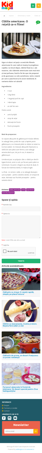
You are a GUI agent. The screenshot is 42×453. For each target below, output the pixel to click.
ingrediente (30, 190)
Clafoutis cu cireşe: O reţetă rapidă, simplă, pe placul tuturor (18, 293)
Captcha (6, 245)
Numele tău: (7, 205)
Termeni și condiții (10, 408)
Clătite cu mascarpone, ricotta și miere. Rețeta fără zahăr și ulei (20, 325)
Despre (6, 405)
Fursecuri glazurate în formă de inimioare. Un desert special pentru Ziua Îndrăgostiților (20, 389)
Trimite (21, 261)
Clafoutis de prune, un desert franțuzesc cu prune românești (20, 356)
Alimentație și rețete (24, 15)
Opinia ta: (6, 214)
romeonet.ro (30, 449)
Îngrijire (11, 15)
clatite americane (14, 190)
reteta (23, 190)
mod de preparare (8, 193)
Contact (7, 411)
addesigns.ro (20, 449)
